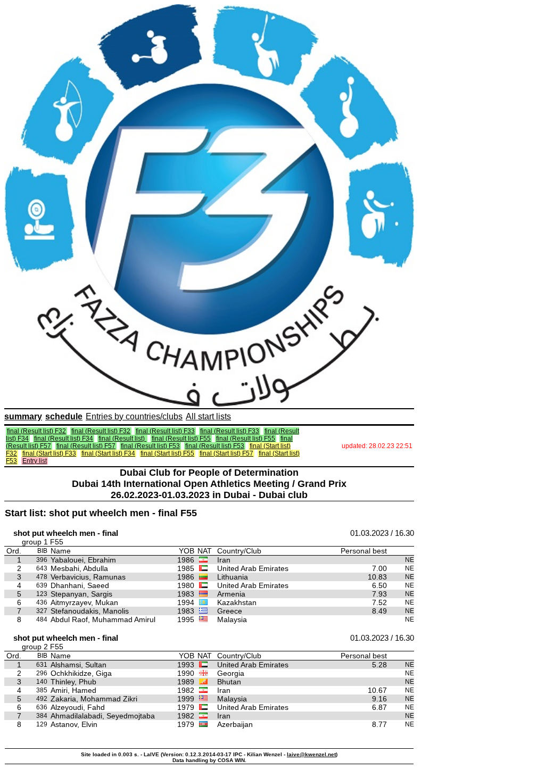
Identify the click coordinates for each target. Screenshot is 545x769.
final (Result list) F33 (165, 431)
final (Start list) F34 (108, 453)
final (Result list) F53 (150, 446)
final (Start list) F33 (49, 453)
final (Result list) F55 (181, 438)
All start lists (208, 416)
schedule (63, 416)
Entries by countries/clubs (134, 416)
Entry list (34, 461)
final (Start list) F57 (226, 453)
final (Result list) (122, 438)
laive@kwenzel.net (311, 754)
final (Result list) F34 (63, 438)
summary (23, 416)
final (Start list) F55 (167, 453)
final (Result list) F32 (36, 431)
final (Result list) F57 (85, 446)
